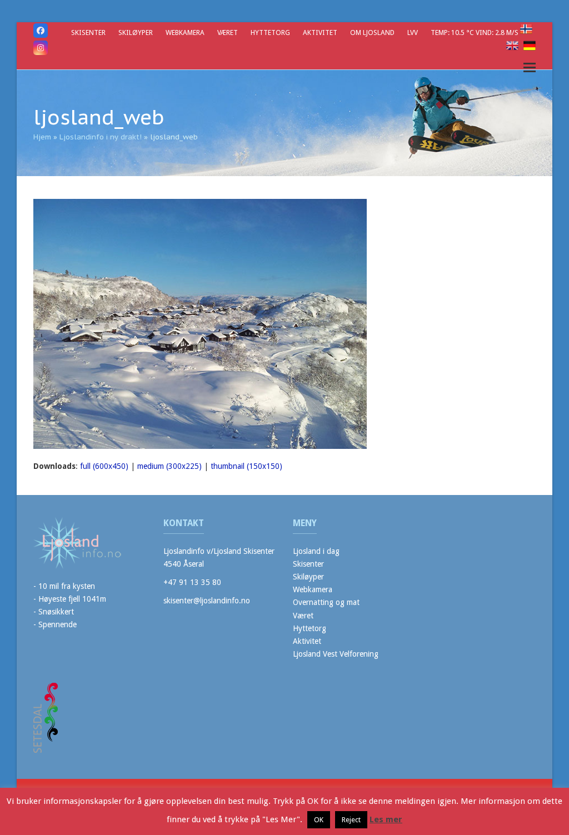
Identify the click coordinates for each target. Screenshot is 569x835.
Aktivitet (307, 641)
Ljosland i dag (316, 551)
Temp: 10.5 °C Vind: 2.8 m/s (475, 32)
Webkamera (312, 589)
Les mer (386, 819)
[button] (529, 67)
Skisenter (308, 563)
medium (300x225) (169, 466)
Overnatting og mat (326, 602)
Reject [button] (351, 820)
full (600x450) (104, 466)
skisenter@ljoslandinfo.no (206, 600)
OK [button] (318, 820)
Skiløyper (308, 576)
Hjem (42, 137)
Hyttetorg (309, 628)
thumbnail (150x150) (246, 466)
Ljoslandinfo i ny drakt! (100, 137)
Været (303, 615)
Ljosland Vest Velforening (335, 653)
